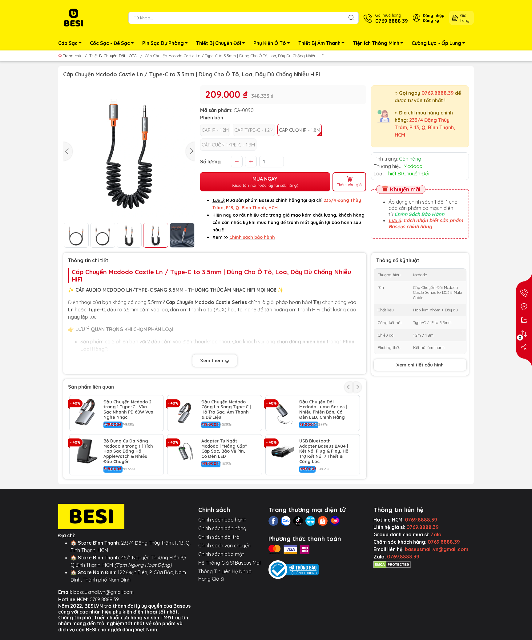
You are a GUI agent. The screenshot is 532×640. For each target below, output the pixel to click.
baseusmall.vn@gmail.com (103, 592)
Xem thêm (212, 360)
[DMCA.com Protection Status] (392, 564)
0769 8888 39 (104, 599)
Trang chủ (72, 55)
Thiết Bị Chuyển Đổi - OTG (113, 55)
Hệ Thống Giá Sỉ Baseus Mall (229, 563)
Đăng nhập (433, 15)
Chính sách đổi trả (219, 537)
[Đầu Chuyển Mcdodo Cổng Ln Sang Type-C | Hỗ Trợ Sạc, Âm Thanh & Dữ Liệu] (184, 412)
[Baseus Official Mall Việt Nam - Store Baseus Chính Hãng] (73, 17)
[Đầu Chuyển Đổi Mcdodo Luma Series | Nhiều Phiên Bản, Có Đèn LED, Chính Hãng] (282, 412)
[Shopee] (323, 521)
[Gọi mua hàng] (524, 292)
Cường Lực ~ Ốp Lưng (436, 43)
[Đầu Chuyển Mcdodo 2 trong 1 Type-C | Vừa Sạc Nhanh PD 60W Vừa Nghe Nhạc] (86, 412)
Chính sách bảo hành (222, 520)
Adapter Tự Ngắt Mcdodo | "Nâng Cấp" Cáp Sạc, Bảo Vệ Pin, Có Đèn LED (224, 448)
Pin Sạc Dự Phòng (163, 43)
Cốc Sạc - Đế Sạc (110, 43)
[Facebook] (273, 521)
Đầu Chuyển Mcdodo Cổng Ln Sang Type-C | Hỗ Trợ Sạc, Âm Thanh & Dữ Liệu (226, 409)
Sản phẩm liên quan (91, 387)
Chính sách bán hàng (222, 528)
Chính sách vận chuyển (224, 545)
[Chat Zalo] (524, 320)
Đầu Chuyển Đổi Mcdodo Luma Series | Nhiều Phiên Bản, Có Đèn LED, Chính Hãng (323, 409)
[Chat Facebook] (524, 306)
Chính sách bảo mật (221, 554)
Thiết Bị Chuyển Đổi (218, 43)
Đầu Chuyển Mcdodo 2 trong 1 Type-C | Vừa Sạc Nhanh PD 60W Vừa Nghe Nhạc (128, 409)
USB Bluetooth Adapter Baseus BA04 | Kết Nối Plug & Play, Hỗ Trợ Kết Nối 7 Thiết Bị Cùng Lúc (324, 451)
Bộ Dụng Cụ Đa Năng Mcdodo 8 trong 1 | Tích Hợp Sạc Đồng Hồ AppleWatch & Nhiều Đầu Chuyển (128, 451)
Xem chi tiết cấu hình (420, 365)
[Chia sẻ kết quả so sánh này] (524, 347)
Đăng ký (431, 20)
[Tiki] (310, 521)
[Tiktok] (298, 521)
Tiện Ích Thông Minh (376, 43)
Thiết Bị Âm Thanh (319, 43)
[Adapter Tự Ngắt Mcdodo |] (184, 451)
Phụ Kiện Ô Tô (269, 43)
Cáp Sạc (68, 43)
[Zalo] (286, 521)
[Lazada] (335, 521)
